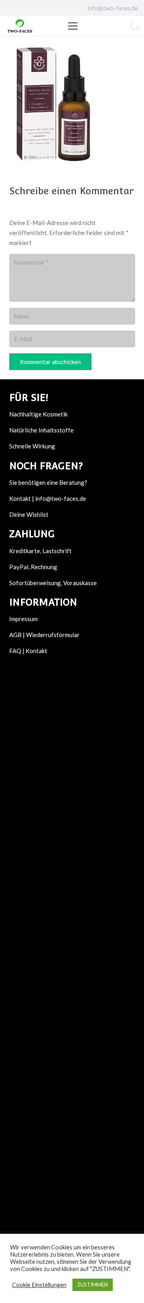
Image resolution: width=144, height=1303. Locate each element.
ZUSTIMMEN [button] (92, 1284)
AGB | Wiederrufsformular (44, 634)
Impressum (23, 618)
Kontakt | (22, 498)
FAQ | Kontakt (28, 650)
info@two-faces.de (60, 498)
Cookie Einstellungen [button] (39, 1284)
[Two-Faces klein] (19, 26)
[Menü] (83, 26)
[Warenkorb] (113, 26)
